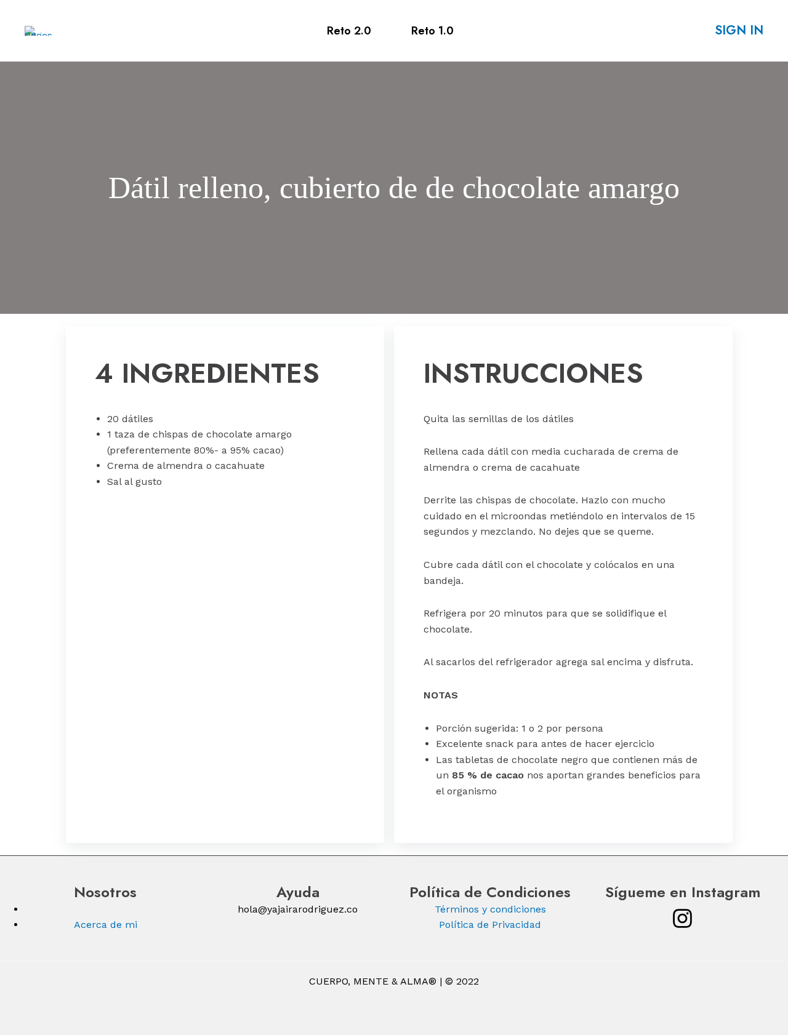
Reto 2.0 (349, 31)
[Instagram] (682, 918)
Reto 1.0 (432, 31)
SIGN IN (739, 30)
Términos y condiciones (490, 909)
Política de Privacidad (490, 924)
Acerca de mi (105, 924)
